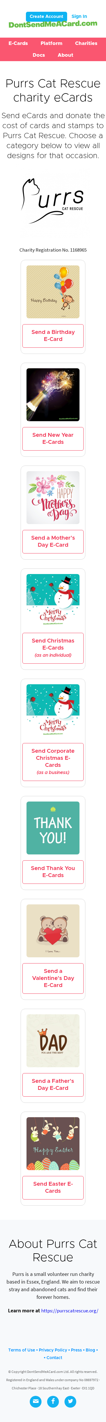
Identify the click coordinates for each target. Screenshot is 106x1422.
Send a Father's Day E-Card (53, 1084)
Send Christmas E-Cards (53, 648)
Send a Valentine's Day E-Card (53, 978)
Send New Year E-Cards (53, 438)
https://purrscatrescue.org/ (69, 1310)
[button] (18, 43)
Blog (90, 1350)
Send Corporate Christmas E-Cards (53, 761)
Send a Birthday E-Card (53, 335)
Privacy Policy (53, 1350)
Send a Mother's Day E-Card (53, 541)
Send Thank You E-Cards (53, 872)
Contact (54, 1358)
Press (76, 1350)
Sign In (79, 16)
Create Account (46, 16)
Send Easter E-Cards (53, 1187)
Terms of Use (21, 1350)
